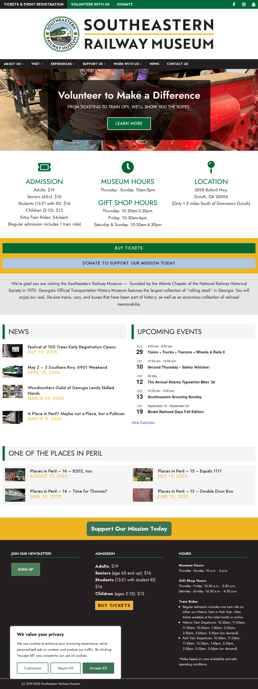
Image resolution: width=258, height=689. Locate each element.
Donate (125, 4)
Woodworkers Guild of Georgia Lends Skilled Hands (71, 390)
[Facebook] (234, 4)
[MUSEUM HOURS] (127, 167)
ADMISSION (44, 181)
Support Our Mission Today (129, 528)
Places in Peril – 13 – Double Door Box (195, 491)
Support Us (93, 64)
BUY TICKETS (114, 605)
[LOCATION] (211, 167)
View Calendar (143, 422)
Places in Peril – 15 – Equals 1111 (189, 471)
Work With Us (126, 64)
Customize (32, 668)
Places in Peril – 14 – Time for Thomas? (68, 491)
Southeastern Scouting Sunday (175, 396)
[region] (65, 652)
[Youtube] (253, 4)
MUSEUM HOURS (127, 181)
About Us (12, 64)
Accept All (98, 668)
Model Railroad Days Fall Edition (176, 411)
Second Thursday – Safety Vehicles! (179, 367)
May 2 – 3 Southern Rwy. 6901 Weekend (67, 367)
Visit (35, 64)
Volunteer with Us (90, 4)
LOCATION (211, 181)
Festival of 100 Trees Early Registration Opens (72, 347)
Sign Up (25, 569)
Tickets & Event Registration (33, 4)
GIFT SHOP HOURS (127, 203)
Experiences (61, 64)
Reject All (65, 668)
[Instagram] (243, 4)
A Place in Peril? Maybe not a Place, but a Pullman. (76, 414)
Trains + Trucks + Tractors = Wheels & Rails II (186, 351)
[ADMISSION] (44, 167)
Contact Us (177, 64)
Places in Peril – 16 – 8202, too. (61, 471)
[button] (122, 147)
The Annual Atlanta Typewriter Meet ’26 (181, 381)
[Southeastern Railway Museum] (129, 56)
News (154, 64)
